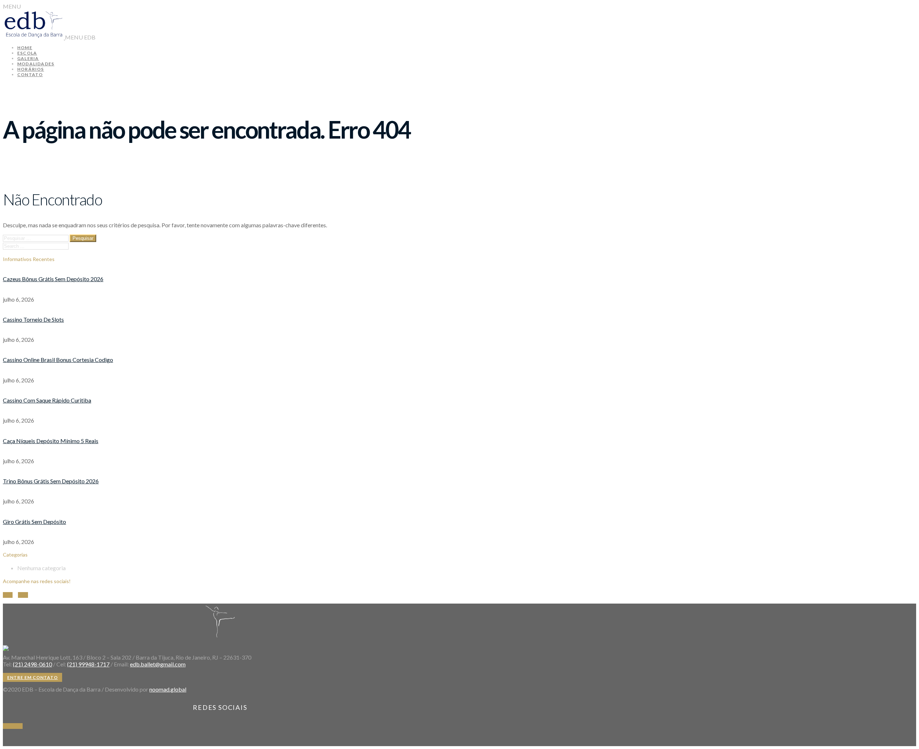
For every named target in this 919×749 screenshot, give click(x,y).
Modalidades (35, 63)
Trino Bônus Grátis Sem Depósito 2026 (51, 481)
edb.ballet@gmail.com (158, 664)
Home (24, 47)
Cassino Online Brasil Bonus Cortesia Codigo (58, 359)
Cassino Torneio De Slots (33, 319)
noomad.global (167, 689)
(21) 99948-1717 (88, 664)
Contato (30, 74)
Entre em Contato (32, 677)
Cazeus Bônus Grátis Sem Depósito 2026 (53, 278)
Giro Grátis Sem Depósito (34, 521)
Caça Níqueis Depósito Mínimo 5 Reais (50, 440)
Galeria (28, 58)
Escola (27, 53)
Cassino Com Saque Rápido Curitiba (47, 400)
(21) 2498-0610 (32, 664)
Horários (30, 69)
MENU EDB (80, 37)
